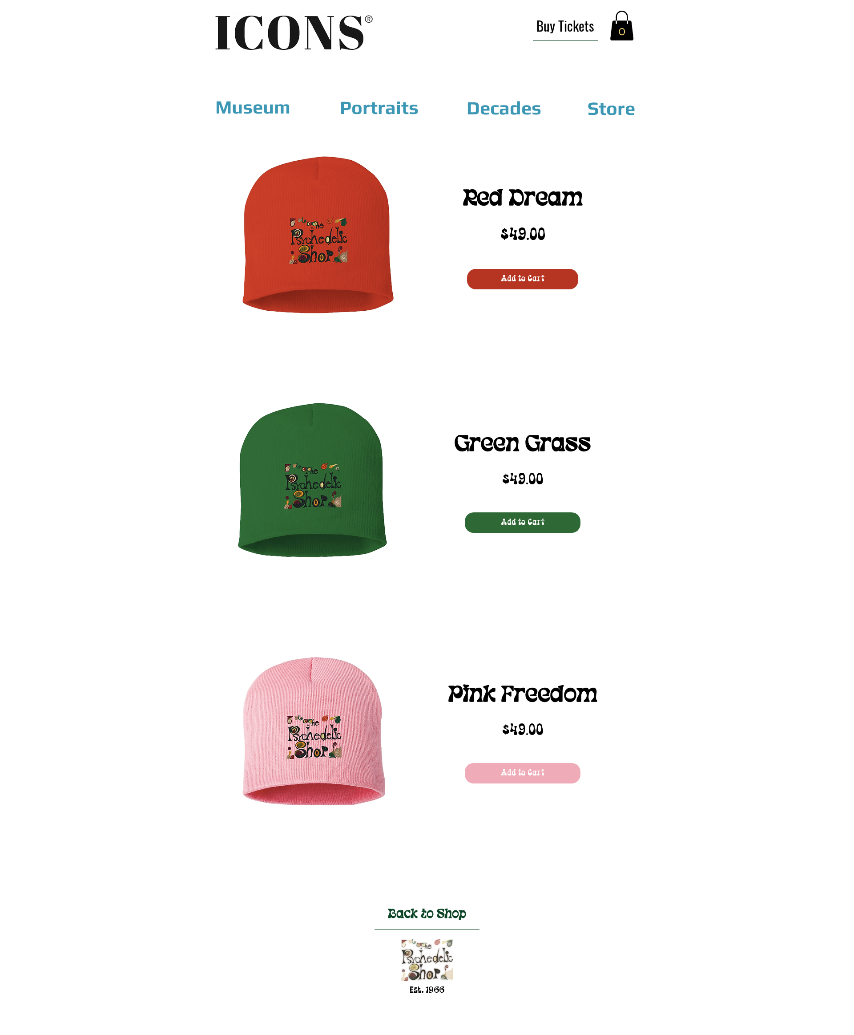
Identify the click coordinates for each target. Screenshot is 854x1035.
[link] (621, 26)
